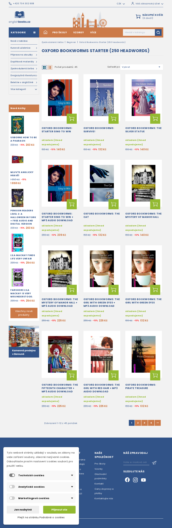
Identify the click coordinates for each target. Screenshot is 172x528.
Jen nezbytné (23, 509)
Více (93, 32)
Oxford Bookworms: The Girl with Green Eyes (143, 301)
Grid (44, 67)
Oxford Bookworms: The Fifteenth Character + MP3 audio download (60, 388)
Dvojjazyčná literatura (23, 75)
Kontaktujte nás (104, 498)
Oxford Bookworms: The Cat (101, 215)
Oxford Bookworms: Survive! (98, 129)
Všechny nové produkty (24, 313)
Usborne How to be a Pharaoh (23, 139)
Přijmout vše (59, 509)
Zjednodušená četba (22, 68)
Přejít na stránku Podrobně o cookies (41, 517)
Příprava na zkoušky (22, 54)
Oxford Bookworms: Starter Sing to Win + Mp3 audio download (57, 217)
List (50, 67)
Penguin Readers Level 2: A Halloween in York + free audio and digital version (23, 217)
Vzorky (78, 32)
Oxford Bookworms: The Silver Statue (143, 129)
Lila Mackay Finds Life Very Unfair (22, 257)
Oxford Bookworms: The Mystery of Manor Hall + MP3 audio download (60, 303)
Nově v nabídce (19, 41)
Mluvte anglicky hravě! (22, 174)
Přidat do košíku (72, 119)
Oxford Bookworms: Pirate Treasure (140, 386)
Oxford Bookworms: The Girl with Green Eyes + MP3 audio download (101, 303)
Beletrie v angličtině (22, 82)
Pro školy (59, 32)
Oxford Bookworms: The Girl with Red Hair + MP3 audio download (101, 388)
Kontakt (99, 483)
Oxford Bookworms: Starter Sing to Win (57, 129)
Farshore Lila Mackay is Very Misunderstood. (21, 293)
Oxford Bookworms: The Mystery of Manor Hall (143, 215)
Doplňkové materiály (22, 61)
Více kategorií (18, 89)
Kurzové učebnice (21, 47)
